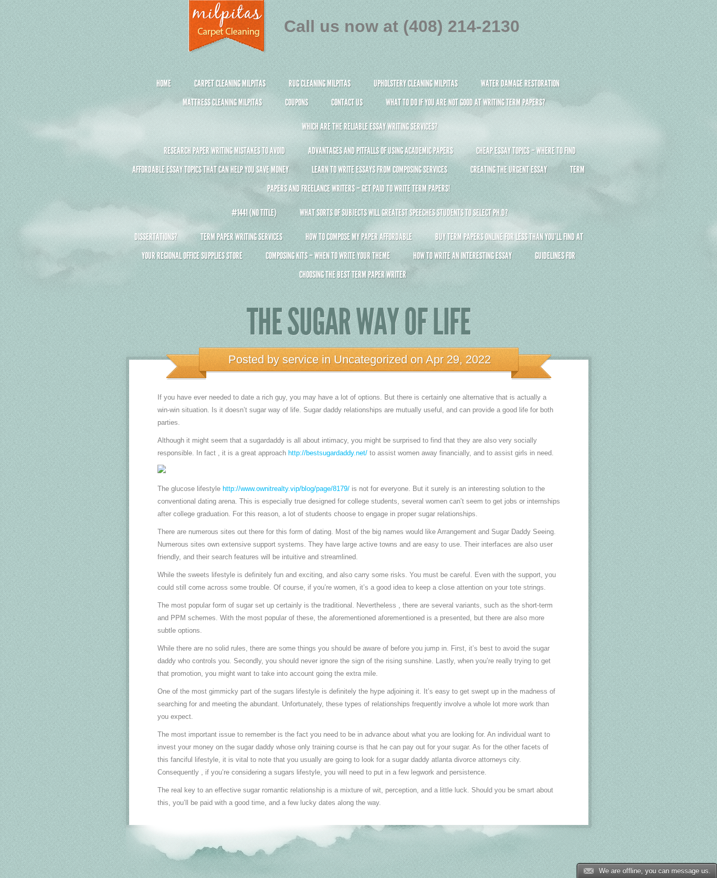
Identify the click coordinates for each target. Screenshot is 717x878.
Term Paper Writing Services (241, 237)
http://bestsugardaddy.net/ (327, 453)
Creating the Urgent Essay (508, 169)
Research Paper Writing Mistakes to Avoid (224, 150)
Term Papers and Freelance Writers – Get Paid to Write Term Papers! (426, 179)
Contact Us (347, 102)
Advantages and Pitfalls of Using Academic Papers (380, 150)
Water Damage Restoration (520, 83)
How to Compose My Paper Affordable (358, 237)
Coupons (296, 102)
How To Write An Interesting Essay (462, 256)
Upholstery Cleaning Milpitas (416, 83)
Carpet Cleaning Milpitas (230, 83)
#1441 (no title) (254, 212)
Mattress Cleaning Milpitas (222, 102)
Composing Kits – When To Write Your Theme (328, 256)
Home (163, 83)
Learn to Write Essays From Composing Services (379, 169)
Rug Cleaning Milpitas (320, 83)
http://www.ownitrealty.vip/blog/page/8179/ (286, 489)
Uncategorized (370, 359)
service (300, 359)
